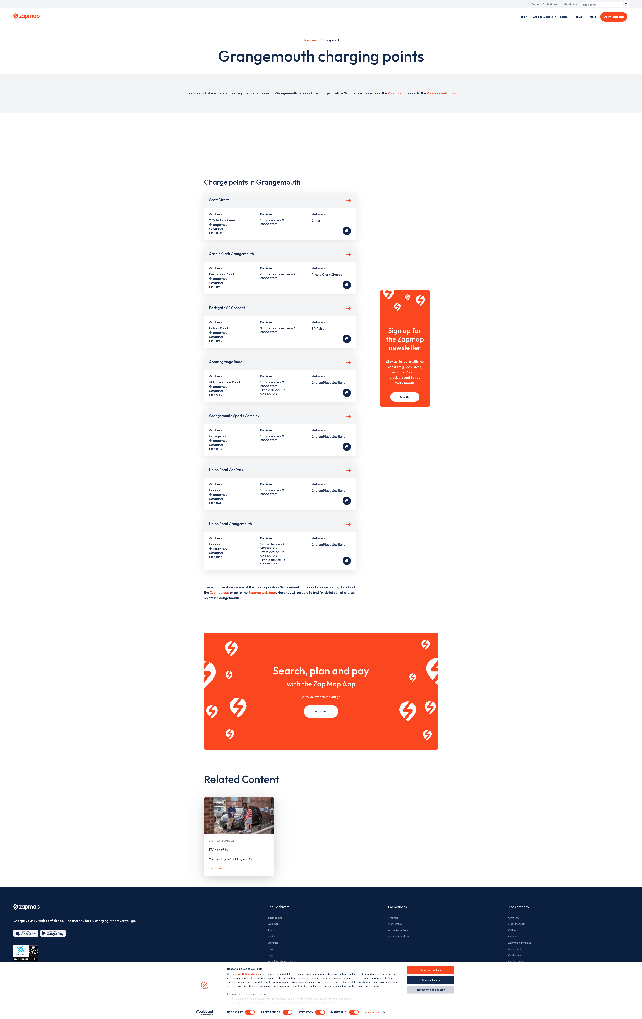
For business (397, 907)
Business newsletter (399, 936)
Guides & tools (543, 17)
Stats (564, 17)
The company (518, 907)
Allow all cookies (431, 970)
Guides (272, 936)
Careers (513, 936)
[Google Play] (53, 933)
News (578, 17)
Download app (614, 17)
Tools (271, 930)
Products (393, 917)
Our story (513, 917)
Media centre (515, 949)
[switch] (287, 1012)
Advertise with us (398, 930)
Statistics (273, 942)
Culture (512, 930)
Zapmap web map (441, 93)
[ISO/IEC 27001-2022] (25, 953)
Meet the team (516, 923)
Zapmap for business (544, 4)
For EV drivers (278, 907)
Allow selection (431, 979)
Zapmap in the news (519, 942)
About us (568, 4)
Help (593, 17)
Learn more (321, 711)
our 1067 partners (248, 974)
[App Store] (25, 933)
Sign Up (404, 397)
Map (522, 17)
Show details (372, 1012)
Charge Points (311, 40)
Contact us (514, 955)
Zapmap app (398, 93)
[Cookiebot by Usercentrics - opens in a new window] (205, 1012)
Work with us (395, 923)
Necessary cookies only (431, 989)
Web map (273, 923)
